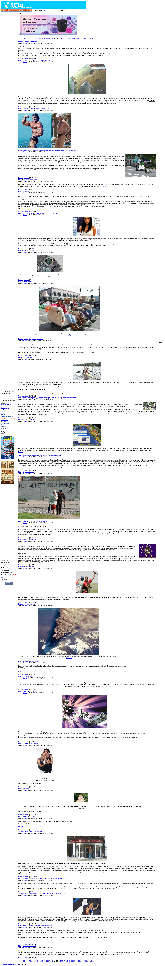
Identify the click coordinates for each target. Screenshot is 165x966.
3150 (38, 38)
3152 (45, 38)
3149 (35, 38)
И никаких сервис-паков (31, 661)
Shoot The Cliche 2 (29, 816)
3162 (80, 38)
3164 (87, 38)
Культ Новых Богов (29, 539)
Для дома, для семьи (24, 150)
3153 (48, 38)
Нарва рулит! (29, 357)
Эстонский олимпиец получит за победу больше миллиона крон (46, 893)
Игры (20, 179)
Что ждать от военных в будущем (34, 691)
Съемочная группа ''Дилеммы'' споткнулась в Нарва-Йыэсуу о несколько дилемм (49, 398)
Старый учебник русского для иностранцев (37, 925)
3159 (70, 38)
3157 (63, 38)
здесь (69, 335)
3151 (42, 38)
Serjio (25, 678)
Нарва (20, 398)
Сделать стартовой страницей (10, 964)
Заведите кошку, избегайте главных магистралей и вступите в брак (54, 150)
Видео (20, 743)
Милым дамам (23, 339)
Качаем (20, 452)
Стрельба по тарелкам (30, 179)
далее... (3, 577)
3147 (28, 38)
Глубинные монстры (30, 250)
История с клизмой (29, 946)
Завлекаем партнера (30, 41)
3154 (52, 38)
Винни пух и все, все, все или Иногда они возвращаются (42, 455)
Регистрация (5, 408)
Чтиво (20, 455)
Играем (103, 186)
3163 (84, 38)
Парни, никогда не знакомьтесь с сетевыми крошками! (41, 213)
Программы (22, 419)
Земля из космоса (29, 604)
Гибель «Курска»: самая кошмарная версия (37, 60)
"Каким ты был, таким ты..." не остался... (36, 108)
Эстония (21, 831)
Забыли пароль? (6, 404)
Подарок (26, 191)
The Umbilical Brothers (30, 743)
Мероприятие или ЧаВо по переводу (35, 521)
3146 (24, 38)
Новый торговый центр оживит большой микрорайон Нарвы (43, 878)
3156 (60, 38)
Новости (21, 357)
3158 (67, 38)
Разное (20, 41)
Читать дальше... (23, 58)
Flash (19, 661)
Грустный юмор (28, 472)
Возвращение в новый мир (33, 831)
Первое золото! (30, 566)
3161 (77, 38)
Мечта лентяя (27, 281)
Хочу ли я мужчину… (36, 339)
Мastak (25, 43)
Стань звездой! (23, 676)
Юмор (20, 108)
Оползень (26, 788)
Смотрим (69, 658)
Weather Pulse (31, 419)
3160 (73, 38)
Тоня (30, 676)
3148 (31, 38)
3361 (92, 38)
